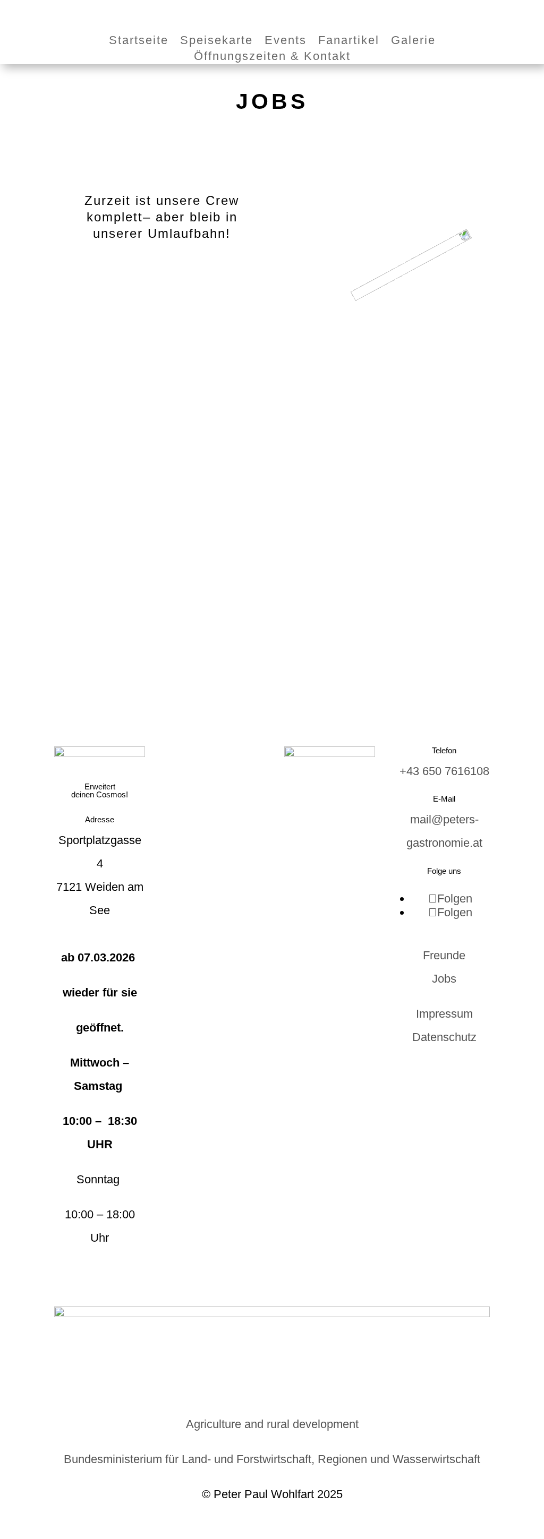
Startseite (138, 42)
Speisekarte (216, 42)
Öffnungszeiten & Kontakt (272, 58)
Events (286, 42)
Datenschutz (444, 1037)
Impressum (444, 1013)
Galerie (413, 42)
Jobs (444, 978)
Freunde (444, 955)
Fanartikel (348, 42)
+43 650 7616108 (444, 771)
